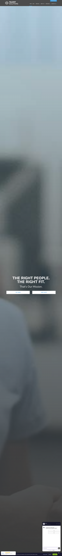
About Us (42, 3)
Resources (48, 3)
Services (37, 3)
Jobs (33, 3)
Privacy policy (45, 554)
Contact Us (53, 3)
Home (31, 3)
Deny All (50, 554)
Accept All (55, 554)
